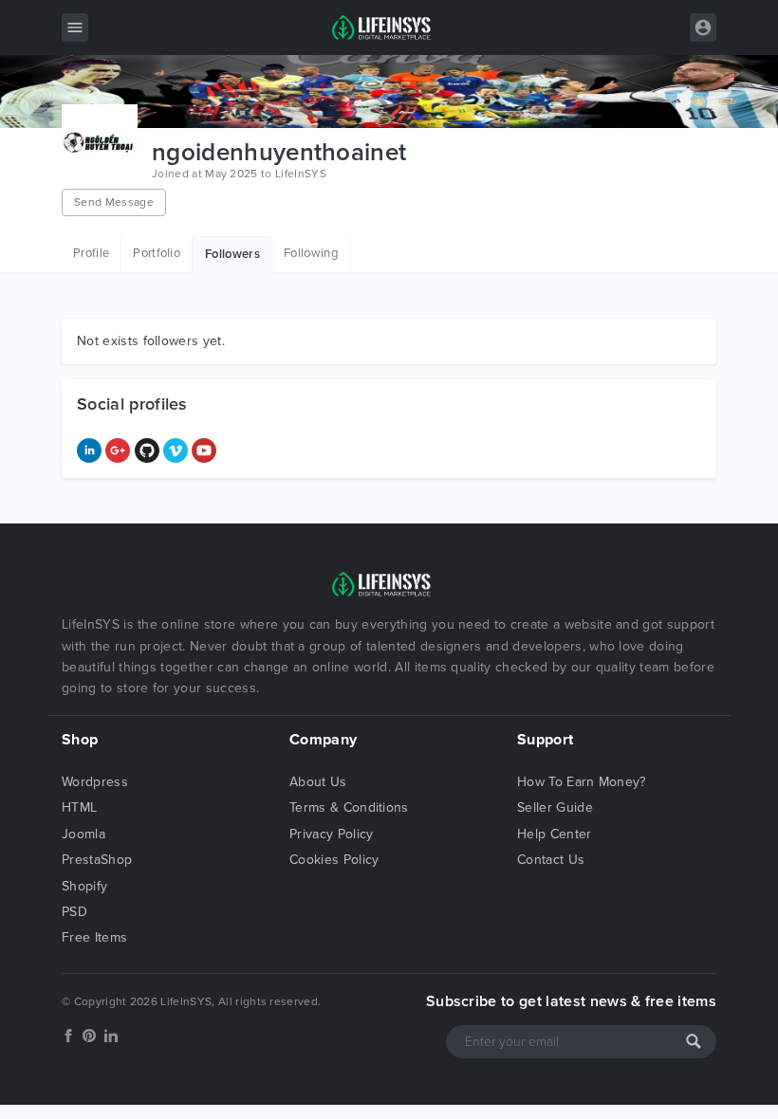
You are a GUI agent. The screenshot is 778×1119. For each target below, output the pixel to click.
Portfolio (156, 253)
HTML (79, 807)
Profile (91, 253)
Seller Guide (555, 807)
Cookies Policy (334, 860)
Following (311, 253)
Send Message (114, 202)
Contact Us (550, 860)
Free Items (94, 937)
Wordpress (95, 782)
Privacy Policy (331, 834)
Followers (232, 254)
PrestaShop (97, 860)
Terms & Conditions (349, 807)
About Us (318, 782)
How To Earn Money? (581, 782)
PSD (74, 912)
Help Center (554, 834)
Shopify (84, 886)
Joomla (83, 834)
